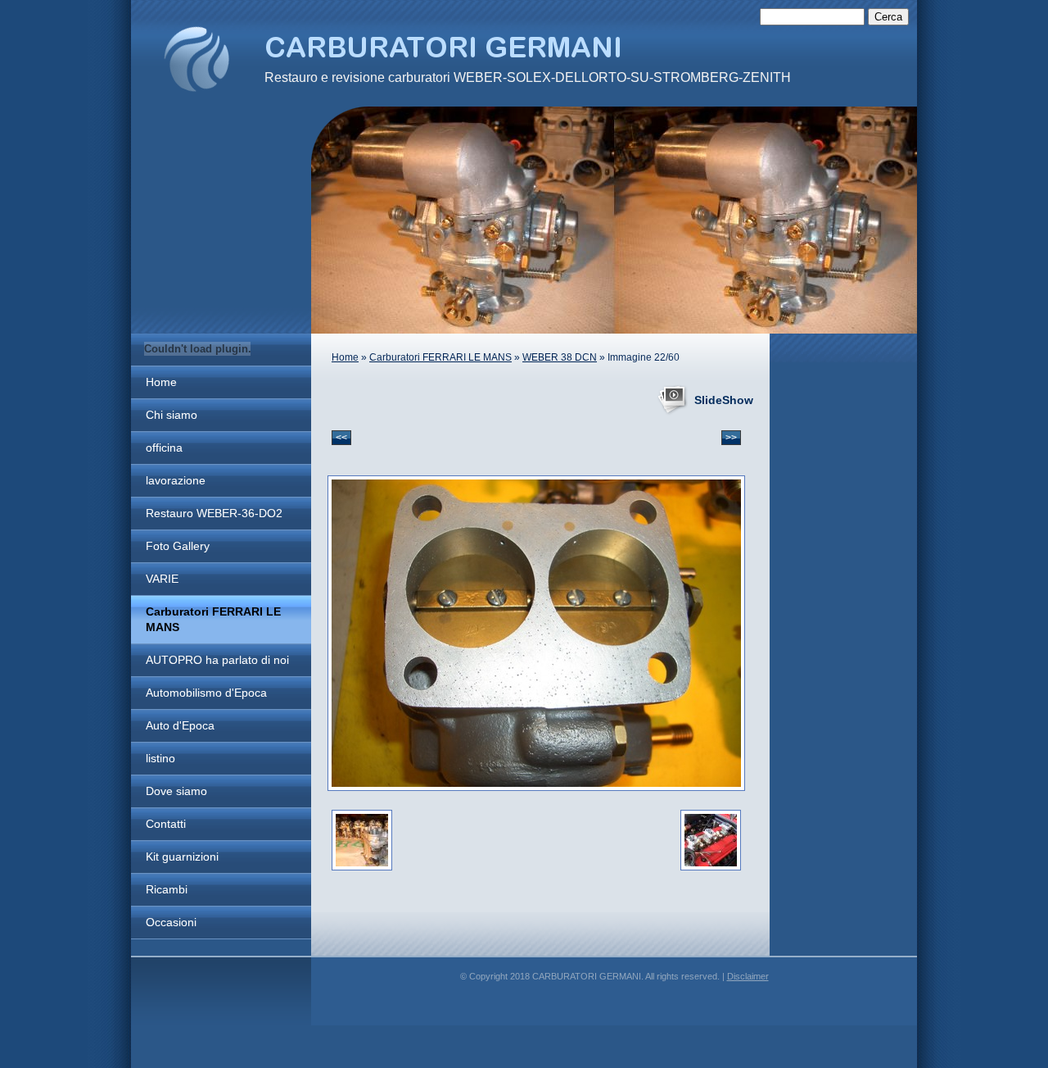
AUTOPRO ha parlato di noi (217, 659)
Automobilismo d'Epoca (206, 692)
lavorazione (176, 480)
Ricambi (166, 889)
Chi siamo (171, 414)
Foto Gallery (178, 545)
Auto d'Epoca (180, 725)
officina (164, 447)
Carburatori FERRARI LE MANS (213, 619)
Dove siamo (176, 791)
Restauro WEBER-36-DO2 (214, 513)
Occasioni (171, 922)
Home (161, 382)
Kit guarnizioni (182, 856)
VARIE (162, 578)
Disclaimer (748, 976)
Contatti (166, 823)
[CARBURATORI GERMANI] (196, 59)
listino (160, 758)
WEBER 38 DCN (559, 357)
